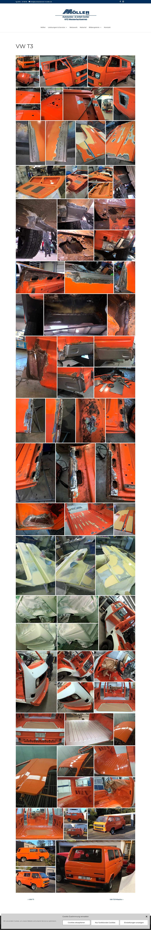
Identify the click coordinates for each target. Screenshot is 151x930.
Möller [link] (43, 27)
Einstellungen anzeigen (134, 923)
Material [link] (83, 27)
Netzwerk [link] (73, 27)
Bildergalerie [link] (94, 27)
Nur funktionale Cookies (105, 923)
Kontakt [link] (107, 27)
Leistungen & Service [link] (56, 27)
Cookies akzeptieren (76, 923)
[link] (76, 15)
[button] (146, 916)
